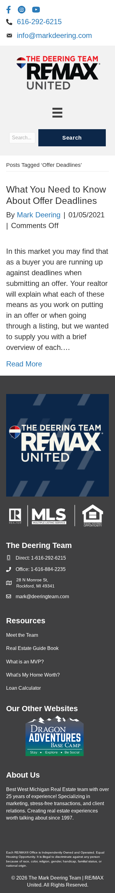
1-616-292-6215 (48, 558)
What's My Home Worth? (33, 674)
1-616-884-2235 (48, 569)
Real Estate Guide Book (32, 648)
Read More (24, 364)
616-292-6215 (39, 21)
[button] (72, 137)
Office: (23, 569)
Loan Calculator (23, 688)
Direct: (23, 558)
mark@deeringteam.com (42, 596)
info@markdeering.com (54, 35)
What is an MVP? (25, 661)
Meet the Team (22, 635)
